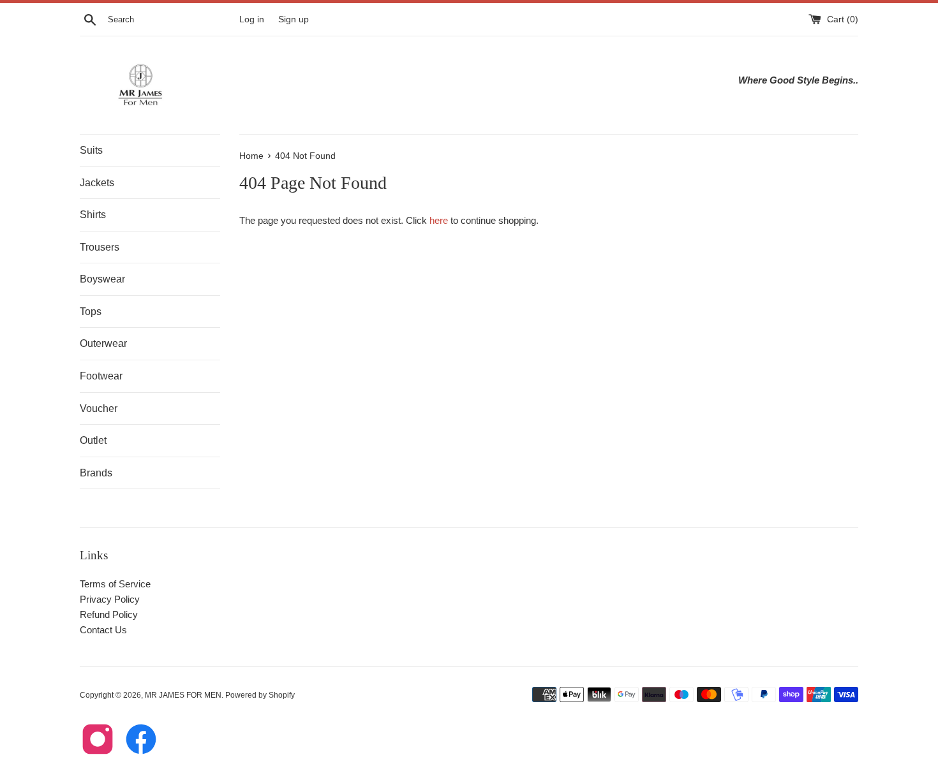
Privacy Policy (110, 599)
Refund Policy (109, 614)
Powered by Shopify (260, 695)
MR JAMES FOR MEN (183, 695)
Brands (96, 472)
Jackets (97, 182)
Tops (90, 311)
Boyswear (102, 279)
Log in (251, 19)
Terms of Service (115, 583)
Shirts (93, 214)
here (438, 220)
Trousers (99, 247)
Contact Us (103, 629)
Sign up (293, 19)
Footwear (101, 376)
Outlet (93, 440)
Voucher (98, 408)
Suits (91, 150)
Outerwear (103, 343)
